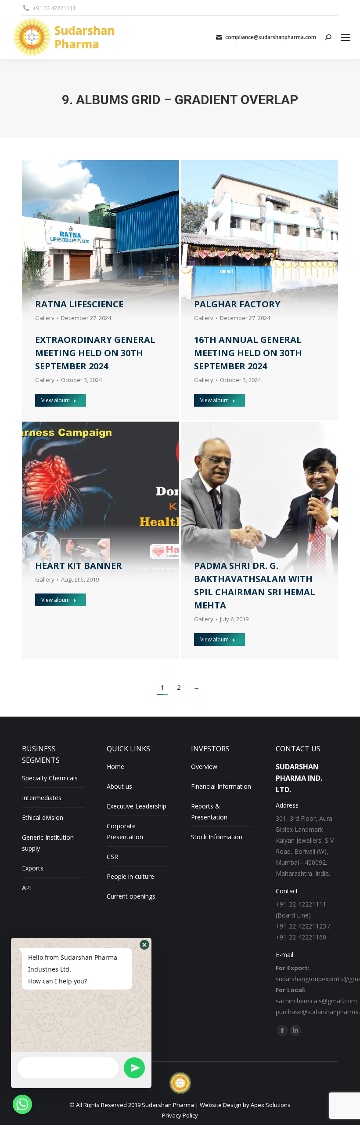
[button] (144, 945)
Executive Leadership (136, 806)
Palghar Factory (237, 304)
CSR (112, 856)
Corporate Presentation (125, 831)
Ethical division (42, 817)
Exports (32, 868)
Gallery (44, 318)
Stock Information (216, 837)
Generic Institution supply (48, 842)
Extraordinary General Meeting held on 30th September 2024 (95, 353)
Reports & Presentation (209, 811)
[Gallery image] (100, 500)
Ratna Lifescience (79, 304)
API (27, 888)
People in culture (130, 876)
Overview (204, 766)
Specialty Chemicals (50, 778)
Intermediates (41, 798)
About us (119, 786)
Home (115, 766)
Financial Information (221, 786)
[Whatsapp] (22, 1104)
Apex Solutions (271, 1105)
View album (55, 400)
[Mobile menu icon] (345, 37)
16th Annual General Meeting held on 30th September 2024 (248, 353)
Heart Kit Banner (78, 566)
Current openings (131, 896)
